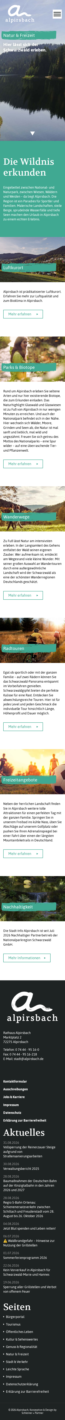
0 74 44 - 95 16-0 (27, 1049)
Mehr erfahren (19, 314)
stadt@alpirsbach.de (29, 1059)
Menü (57, 14)
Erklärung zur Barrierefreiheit (24, 1120)
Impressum (11, 1105)
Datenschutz (12, 1113)
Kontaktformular (15, 1081)
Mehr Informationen (24, 958)
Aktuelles (24, 1132)
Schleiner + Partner (32, 1413)
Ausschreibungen (15, 1089)
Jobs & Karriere (14, 1097)
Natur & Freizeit (19, 35)
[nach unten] (32, 133)
